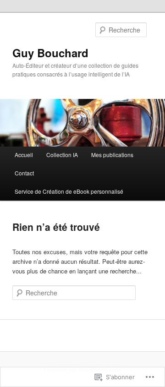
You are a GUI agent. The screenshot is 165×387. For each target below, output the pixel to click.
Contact (24, 173)
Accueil (24, 154)
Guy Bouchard (50, 52)
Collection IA (62, 154)
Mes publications (112, 154)
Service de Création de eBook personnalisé (69, 191)
